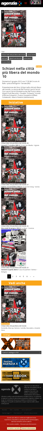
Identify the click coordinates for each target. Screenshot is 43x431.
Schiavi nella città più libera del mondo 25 (14, 267)
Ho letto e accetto (14, 428)
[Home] (11, 3)
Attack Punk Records (15, 58)
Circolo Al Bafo (6, 62)
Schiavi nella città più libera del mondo (13, 55)
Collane (17, 413)
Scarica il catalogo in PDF (10, 352)
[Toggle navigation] (25, 3)
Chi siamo (14, 409)
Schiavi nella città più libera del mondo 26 (14, 226)
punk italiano (28, 58)
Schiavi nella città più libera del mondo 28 (14, 143)
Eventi (39, 67)
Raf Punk (4, 58)
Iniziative (26, 409)
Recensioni (5, 324)
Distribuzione (31, 413)
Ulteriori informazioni (28, 428)
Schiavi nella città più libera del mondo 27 (14, 185)
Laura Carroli (31, 55)
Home (4, 409)
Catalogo (6, 413)
